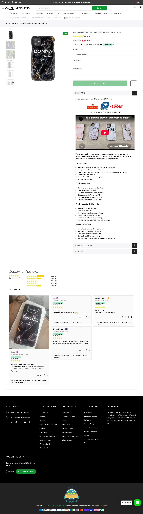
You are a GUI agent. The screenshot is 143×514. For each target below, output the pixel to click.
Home (8, 23)
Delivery (42, 417)
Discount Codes (45, 440)
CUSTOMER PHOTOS (73, 18)
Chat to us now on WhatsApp (20, 417)
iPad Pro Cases (67, 432)
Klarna (86, 436)
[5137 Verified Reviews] (71, 503)
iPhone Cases (67, 424)
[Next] (65, 58)
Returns (42, 420)
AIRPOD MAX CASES (101, 13)
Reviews (43, 428)
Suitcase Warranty (90, 432)
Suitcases (65, 413)
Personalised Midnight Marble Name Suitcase (67, 322)
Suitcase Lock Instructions (49, 424)
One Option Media (100, 506)
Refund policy (44, 448)
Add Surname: (78, 69)
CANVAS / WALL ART (54, 18)
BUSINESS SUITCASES (53, 13)
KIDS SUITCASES (38, 13)
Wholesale (88, 413)
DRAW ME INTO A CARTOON (18, 18)
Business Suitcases (69, 417)
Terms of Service (45, 444)
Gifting (64, 420)
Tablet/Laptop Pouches (70, 436)
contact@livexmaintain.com (19, 412)
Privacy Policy (89, 424)
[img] (29, 361)
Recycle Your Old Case (48, 436)
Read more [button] (14, 371)
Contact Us (44, 413)
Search (99, 8)
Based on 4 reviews (15, 278)
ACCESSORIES (82, 13)
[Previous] (20, 58)
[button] (78, 36)
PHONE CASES (68, 13)
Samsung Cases (67, 428)
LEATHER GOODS (37, 18)
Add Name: (77, 60)
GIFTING (15, 13)
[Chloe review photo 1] (29, 322)
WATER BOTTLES (116, 13)
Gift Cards (43, 432)
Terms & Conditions (91, 428)
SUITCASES (25, 13)
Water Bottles (67, 440)
